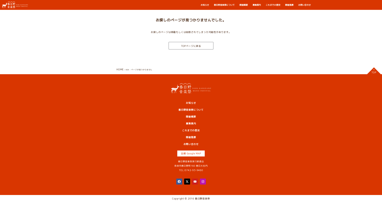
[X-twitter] (187, 182)
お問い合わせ (304, 4)
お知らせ (205, 4)
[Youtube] (195, 182)
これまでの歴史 (273, 4)
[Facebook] (179, 182)
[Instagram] (203, 182)
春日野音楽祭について (224, 4)
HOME (120, 69)
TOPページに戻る (191, 46)
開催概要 (243, 4)
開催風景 (289, 4)
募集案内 (257, 4)
